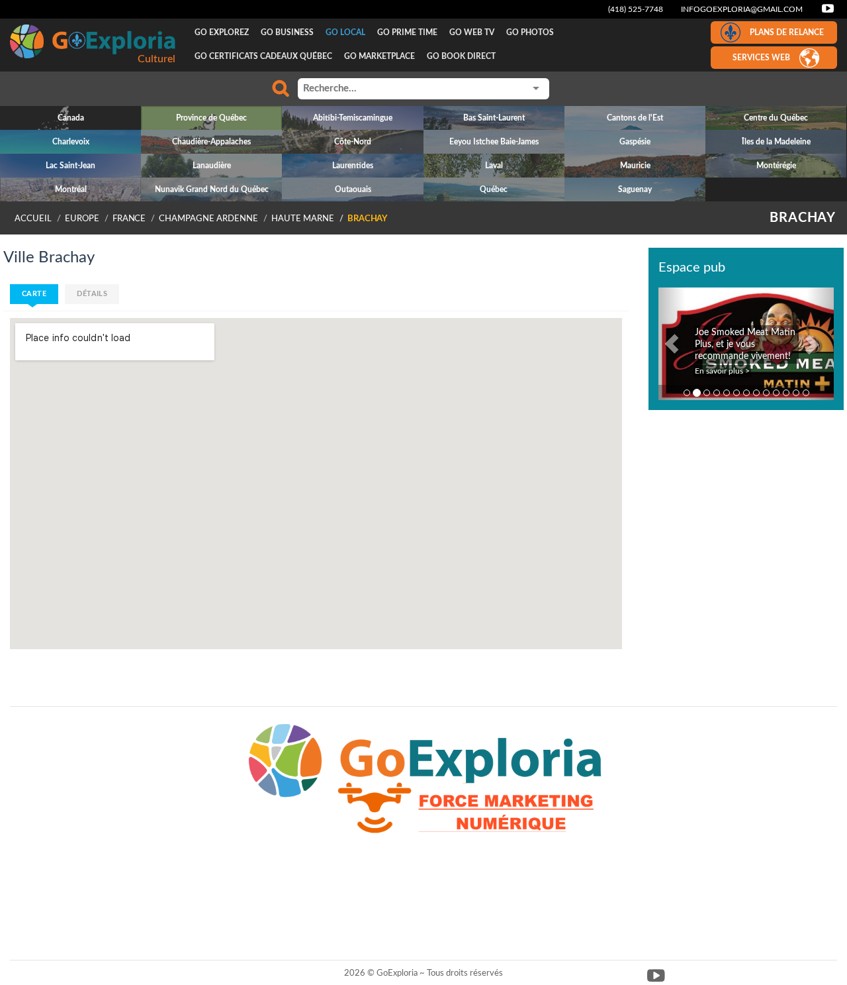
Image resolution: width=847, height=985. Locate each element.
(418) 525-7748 (635, 9)
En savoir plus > (722, 371)
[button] (671, 343)
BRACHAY (803, 218)
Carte (34, 293)
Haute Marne (302, 219)
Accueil (33, 219)
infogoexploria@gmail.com (742, 9)
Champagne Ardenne (208, 219)
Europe (82, 219)
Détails (92, 293)
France (129, 219)
